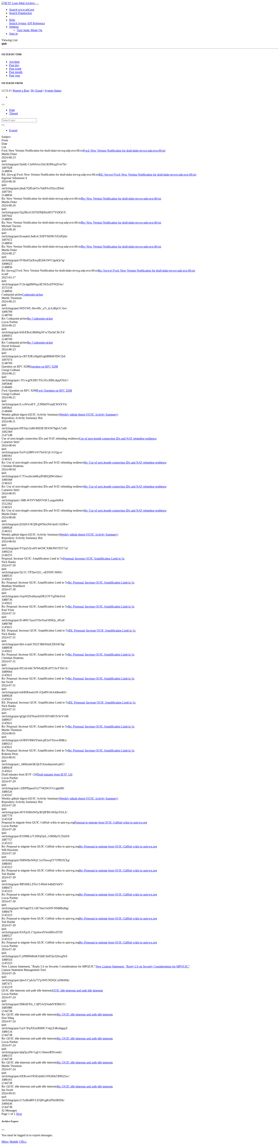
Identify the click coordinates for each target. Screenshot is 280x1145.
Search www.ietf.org (21, 9)
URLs (22, 1141)
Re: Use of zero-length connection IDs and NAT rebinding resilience (125, 462)
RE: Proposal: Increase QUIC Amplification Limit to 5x (102, 630)
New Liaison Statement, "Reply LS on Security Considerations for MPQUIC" (143, 966)
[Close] (3, 1129)
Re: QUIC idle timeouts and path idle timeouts (85, 1014)
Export (13, 130)
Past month (15, 72)
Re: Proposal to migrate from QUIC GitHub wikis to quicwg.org (118, 846)
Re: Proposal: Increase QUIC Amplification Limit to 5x (101, 582)
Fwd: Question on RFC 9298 (54, 390)
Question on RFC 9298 (44, 366)
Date (12, 110)
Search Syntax (17, 23)
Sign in (13, 33)
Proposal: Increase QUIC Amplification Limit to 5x (94, 558)
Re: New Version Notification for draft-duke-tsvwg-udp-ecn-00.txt (121, 198)
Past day (14, 65)
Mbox (5, 1141)
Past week (15, 68)
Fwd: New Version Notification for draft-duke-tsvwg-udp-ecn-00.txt (124, 150)
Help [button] (12, 20)
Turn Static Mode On (29, 30)
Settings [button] (14, 26)
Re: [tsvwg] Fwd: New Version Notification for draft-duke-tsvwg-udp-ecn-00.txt (146, 270)
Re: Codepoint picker (40, 318)
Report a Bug (21, 90)
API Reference (36, 23)
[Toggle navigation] (37, 4)
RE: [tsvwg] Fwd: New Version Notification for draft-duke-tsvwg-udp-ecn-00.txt (147, 174)
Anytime (14, 61)
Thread (13, 113)
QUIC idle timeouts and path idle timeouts (77, 990)
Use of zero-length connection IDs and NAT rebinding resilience (118, 438)
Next (19, 1113)
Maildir (14, 1141)
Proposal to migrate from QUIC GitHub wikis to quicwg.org (110, 822)
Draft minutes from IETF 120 (54, 774)
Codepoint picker (32, 294)
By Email (36, 90)
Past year (14, 75)
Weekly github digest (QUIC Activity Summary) (89, 414)
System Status (53, 90)
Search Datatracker (20, 13)
